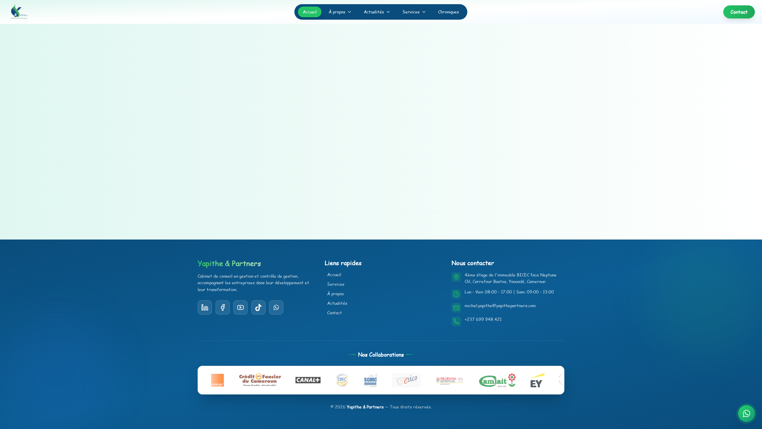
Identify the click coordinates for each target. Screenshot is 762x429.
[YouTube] (258, 307)
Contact (334, 312)
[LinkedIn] (205, 307)
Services (411, 12)
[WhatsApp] (276, 307)
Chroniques (448, 12)
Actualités (374, 12)
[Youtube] (240, 307)
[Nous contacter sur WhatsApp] (746, 413)
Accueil (310, 12)
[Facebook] (223, 307)
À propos (337, 12)
